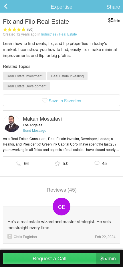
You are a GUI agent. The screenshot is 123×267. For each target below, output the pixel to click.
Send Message (34, 130)
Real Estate (68, 34)
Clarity (9, 236)
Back (11, 6)
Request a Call (74, 258)
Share (113, 6)
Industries (48, 34)
